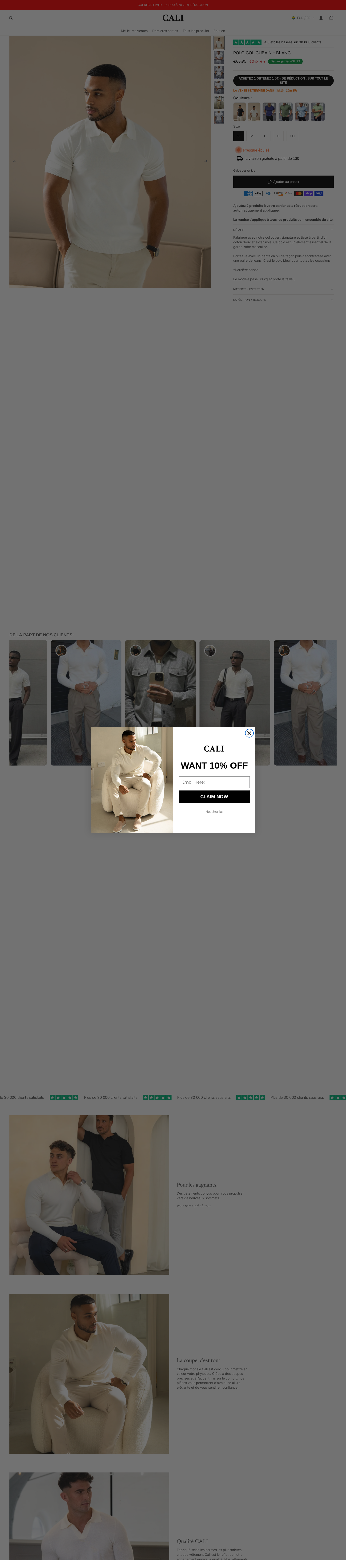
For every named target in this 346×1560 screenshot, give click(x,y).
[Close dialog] (249, 733)
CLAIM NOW (214, 796)
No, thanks (214, 811)
